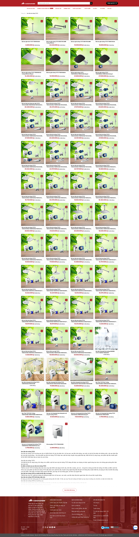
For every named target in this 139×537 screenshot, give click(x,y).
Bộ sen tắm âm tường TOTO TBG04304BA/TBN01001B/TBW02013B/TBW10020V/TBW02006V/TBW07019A (56, 260)
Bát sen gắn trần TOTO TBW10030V (31, 41)
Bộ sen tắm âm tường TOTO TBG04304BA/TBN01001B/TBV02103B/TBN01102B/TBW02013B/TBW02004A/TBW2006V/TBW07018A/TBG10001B (106, 105)
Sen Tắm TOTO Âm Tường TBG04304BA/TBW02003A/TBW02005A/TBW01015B (106, 384)
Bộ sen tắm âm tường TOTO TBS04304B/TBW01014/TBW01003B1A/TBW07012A (81, 291)
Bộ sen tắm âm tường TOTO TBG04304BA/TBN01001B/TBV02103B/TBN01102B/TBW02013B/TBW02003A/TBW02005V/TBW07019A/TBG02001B (57, 105)
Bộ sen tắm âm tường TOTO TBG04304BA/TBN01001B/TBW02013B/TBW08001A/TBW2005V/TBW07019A (32, 229)
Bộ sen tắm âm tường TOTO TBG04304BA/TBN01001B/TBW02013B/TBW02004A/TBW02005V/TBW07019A (56, 198)
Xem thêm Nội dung (69, 490)
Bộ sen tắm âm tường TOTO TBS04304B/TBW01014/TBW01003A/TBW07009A (106, 260)
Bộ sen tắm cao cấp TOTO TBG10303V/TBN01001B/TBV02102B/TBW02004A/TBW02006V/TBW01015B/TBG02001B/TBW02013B (81, 353)
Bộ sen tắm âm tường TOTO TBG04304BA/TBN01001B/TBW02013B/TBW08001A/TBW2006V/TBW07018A (56, 229)
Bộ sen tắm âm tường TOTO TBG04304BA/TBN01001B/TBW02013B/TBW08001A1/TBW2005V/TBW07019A (81, 229)
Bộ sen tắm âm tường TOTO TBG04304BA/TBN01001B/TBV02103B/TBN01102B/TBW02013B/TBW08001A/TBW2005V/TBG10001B (106, 136)
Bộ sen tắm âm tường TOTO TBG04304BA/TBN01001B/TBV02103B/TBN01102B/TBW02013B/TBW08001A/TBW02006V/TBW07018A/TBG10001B (82, 136)
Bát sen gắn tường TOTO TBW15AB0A (56, 72)
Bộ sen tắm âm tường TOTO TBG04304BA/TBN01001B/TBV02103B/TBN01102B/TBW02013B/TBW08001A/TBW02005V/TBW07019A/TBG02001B (57, 136)
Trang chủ (23, 13)
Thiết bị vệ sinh (77, 8)
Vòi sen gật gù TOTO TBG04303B (54, 444)
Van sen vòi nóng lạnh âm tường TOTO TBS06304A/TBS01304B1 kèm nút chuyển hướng (31, 446)
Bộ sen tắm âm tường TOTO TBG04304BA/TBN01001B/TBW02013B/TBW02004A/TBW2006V (81, 198)
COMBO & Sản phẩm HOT (43, 8)
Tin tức (109, 8)
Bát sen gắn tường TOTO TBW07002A (105, 41)
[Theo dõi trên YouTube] (54, 527)
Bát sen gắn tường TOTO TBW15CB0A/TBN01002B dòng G (79, 73)
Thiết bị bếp (87, 8)
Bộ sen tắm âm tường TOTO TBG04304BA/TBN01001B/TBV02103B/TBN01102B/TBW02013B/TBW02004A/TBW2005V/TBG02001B (82, 105)
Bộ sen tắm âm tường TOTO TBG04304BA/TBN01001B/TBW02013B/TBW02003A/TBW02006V (106, 167)
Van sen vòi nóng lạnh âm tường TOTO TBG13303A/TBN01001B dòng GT (80, 414)
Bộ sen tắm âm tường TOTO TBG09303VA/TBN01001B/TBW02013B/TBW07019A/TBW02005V (81, 260)
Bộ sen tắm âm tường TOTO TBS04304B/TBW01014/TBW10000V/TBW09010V (32, 353)
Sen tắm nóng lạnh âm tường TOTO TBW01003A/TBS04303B (30, 383)
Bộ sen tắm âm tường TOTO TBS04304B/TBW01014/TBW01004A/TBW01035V (32, 322)
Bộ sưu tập (58, 8)
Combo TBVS (67, 8)
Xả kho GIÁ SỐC (31, 8)
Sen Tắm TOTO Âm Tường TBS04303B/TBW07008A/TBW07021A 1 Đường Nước (32, 415)
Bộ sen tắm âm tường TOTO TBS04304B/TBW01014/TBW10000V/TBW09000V (106, 322)
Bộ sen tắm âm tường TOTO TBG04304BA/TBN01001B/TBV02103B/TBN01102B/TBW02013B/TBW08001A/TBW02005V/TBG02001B (32, 136)
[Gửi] (91, 3)
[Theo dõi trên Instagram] (45, 527)
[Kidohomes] (28, 3)
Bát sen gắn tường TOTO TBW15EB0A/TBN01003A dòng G (104, 73)
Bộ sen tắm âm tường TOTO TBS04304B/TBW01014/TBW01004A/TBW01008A (106, 291)
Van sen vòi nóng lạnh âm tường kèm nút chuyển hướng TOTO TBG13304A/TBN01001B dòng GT (56, 415)
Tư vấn (95, 8)
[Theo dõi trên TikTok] (47, 527)
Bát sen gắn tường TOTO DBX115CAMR (81, 41)
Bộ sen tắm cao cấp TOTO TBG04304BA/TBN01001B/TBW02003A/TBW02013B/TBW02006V (57, 353)
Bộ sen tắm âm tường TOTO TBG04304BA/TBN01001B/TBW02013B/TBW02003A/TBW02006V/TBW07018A (32, 198)
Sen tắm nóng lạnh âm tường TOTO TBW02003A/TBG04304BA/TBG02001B (81, 383)
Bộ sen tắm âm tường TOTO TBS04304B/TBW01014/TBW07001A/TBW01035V (81, 322)
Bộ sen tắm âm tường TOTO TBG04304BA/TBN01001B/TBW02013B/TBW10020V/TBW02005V (32, 260)
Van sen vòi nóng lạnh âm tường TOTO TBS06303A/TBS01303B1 (105, 414)
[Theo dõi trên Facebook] (43, 527)
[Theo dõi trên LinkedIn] (52, 527)
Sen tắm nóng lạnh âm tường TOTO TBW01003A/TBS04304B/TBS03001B (56, 383)
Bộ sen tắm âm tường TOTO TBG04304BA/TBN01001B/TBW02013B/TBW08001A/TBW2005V (106, 198)
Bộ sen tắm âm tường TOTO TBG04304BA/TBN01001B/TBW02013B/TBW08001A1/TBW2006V (106, 229)
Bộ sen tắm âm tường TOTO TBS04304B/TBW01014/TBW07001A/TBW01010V (57, 322)
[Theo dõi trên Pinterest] (50, 527)
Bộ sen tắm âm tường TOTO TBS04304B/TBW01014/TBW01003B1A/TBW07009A (56, 291)
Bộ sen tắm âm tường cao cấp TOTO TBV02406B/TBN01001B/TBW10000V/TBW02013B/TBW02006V (32, 105)
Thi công (102, 8)
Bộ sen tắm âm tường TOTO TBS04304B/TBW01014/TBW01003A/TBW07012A (32, 291)
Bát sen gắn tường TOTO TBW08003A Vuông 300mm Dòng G (31, 73)
